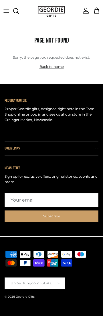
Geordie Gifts (25, 296)
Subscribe (51, 216)
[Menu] (6, 11)
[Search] (19, 11)
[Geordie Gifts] (51, 11)
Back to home (51, 66)
